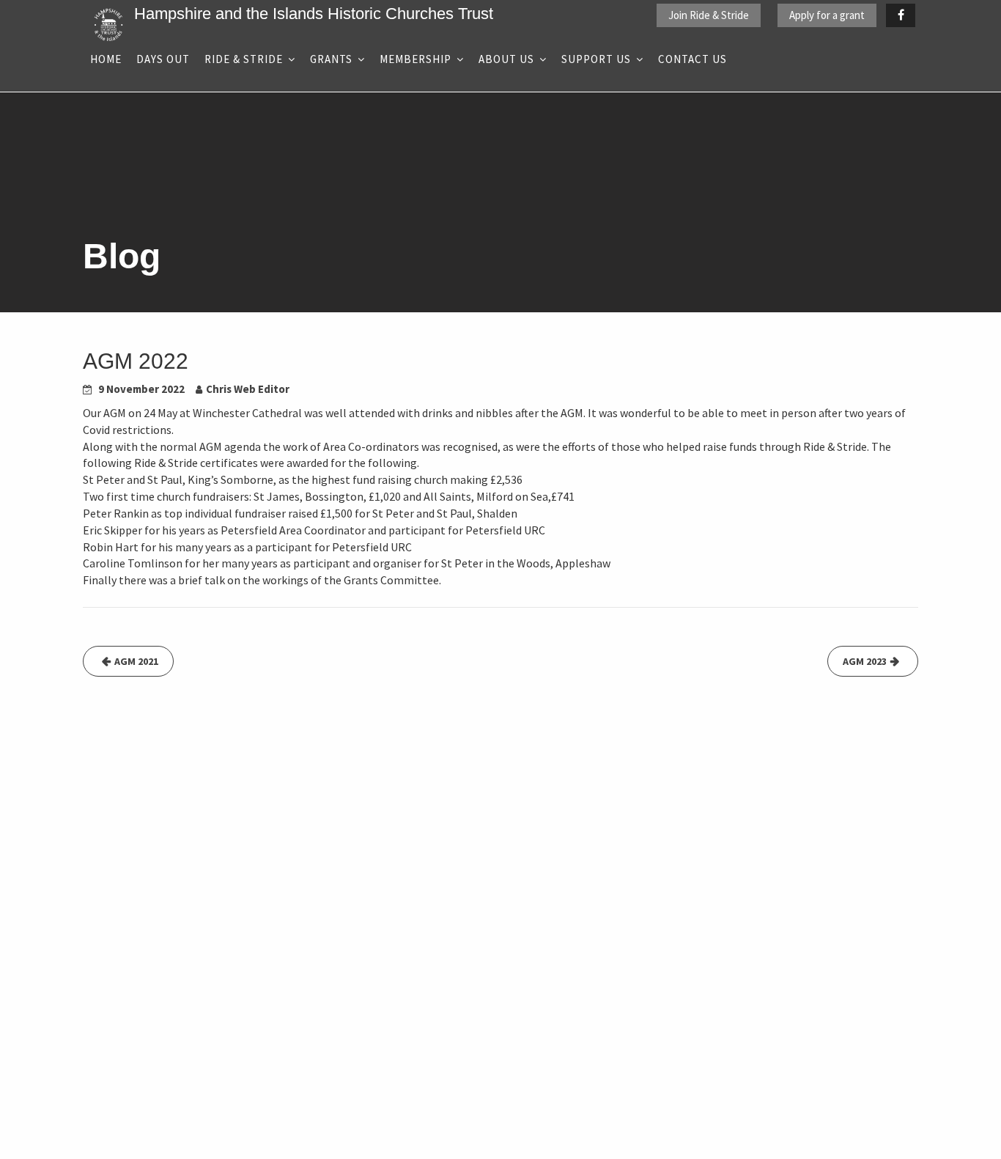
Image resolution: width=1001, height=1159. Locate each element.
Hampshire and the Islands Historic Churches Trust (313, 13)
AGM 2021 (136, 661)
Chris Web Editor (247, 389)
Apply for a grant (827, 15)
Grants (331, 59)
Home (106, 59)
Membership (415, 59)
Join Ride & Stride (708, 15)
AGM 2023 (865, 661)
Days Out (163, 59)
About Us (506, 59)
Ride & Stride (243, 59)
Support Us (596, 59)
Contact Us (692, 59)
